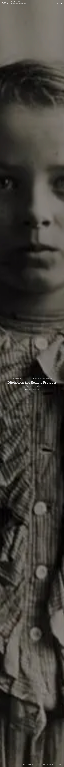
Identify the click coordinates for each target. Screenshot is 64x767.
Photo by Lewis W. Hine (42, 764)
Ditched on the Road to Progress (32, 382)
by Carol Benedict (32, 386)
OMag (5, 3)
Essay (19, 378)
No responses (28, 390)
